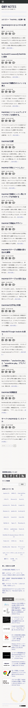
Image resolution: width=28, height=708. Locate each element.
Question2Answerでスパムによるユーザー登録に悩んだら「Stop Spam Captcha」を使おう (13, 590)
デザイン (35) (13, 552)
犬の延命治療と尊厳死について (11, 569)
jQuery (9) (6, 517)
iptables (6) (14, 511)
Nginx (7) (13, 523)
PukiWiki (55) (6, 535)
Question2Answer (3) (14, 535)
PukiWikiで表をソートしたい (13, 168)
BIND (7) (14, 493)
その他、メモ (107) (13, 559)
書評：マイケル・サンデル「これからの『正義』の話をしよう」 (13, 584)
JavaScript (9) (21, 511)
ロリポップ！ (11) (21, 553)
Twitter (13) (6, 541)
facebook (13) (6, 505)
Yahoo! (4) (13, 547)
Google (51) (21, 505)
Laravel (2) (13, 517)
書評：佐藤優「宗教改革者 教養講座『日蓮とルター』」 (13, 579)
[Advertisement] (14, 459)
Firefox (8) (13, 505)
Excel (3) (21, 499)
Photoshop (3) (21, 523)
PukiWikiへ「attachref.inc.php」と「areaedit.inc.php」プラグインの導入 (14, 363)
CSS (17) (6, 499)
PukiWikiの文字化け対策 (11, 305)
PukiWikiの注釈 (8, 141)
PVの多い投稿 (8, 599)
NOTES (9, 7)
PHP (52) (6, 529)
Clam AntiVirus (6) (21, 494)
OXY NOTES (5, 705)
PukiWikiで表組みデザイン (12, 223)
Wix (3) (21, 541)
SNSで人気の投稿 (20, 599)
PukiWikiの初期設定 (9, 392)
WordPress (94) (6, 547)
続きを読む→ (10, 48)
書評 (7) (6, 558)
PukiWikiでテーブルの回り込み (14, 279)
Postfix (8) (21, 529)
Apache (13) (6, 493)
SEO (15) (21, 535)
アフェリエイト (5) (21, 547)
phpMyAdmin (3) (13, 529)
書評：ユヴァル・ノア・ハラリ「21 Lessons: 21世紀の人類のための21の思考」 (14, 574)
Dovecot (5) (14, 499)
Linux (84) (21, 517)
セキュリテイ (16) (6, 553)
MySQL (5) (6, 523)
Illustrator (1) (6, 511)
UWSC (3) (13, 541)
